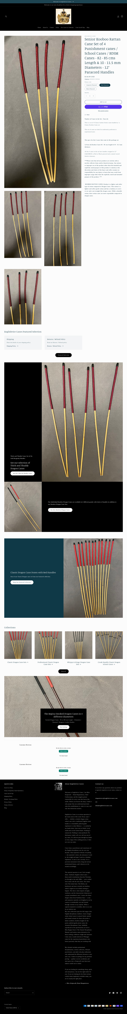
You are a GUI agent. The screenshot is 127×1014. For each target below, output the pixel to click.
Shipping (87, 79)
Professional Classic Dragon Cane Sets (48, 663)
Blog (5, 807)
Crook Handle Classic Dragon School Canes (109, 663)
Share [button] (88, 114)
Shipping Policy (11, 346)
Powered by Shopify (119, 1008)
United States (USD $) (11, 1007)
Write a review (63, 751)
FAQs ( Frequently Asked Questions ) (14, 790)
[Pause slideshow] (68, 738)
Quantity (87, 92)
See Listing (15, 727)
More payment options (103, 110)
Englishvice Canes (110, 1008)
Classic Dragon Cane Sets (16, 662)
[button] (6, 16)
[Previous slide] (58, 738)
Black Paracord (90, 89)
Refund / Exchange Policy (11, 799)
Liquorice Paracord (91, 85)
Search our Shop (8, 787)
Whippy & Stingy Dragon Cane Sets (78, 663)
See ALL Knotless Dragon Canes (60, 510)
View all (63, 671)
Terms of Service (8, 805)
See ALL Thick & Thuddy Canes (22, 473)
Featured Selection (63, 355)
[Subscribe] (33, 993)
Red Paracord (105, 85)
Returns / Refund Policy (54, 346)
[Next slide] (65, 738)
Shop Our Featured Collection (22, 582)
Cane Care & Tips (8, 793)
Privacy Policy (8, 802)
